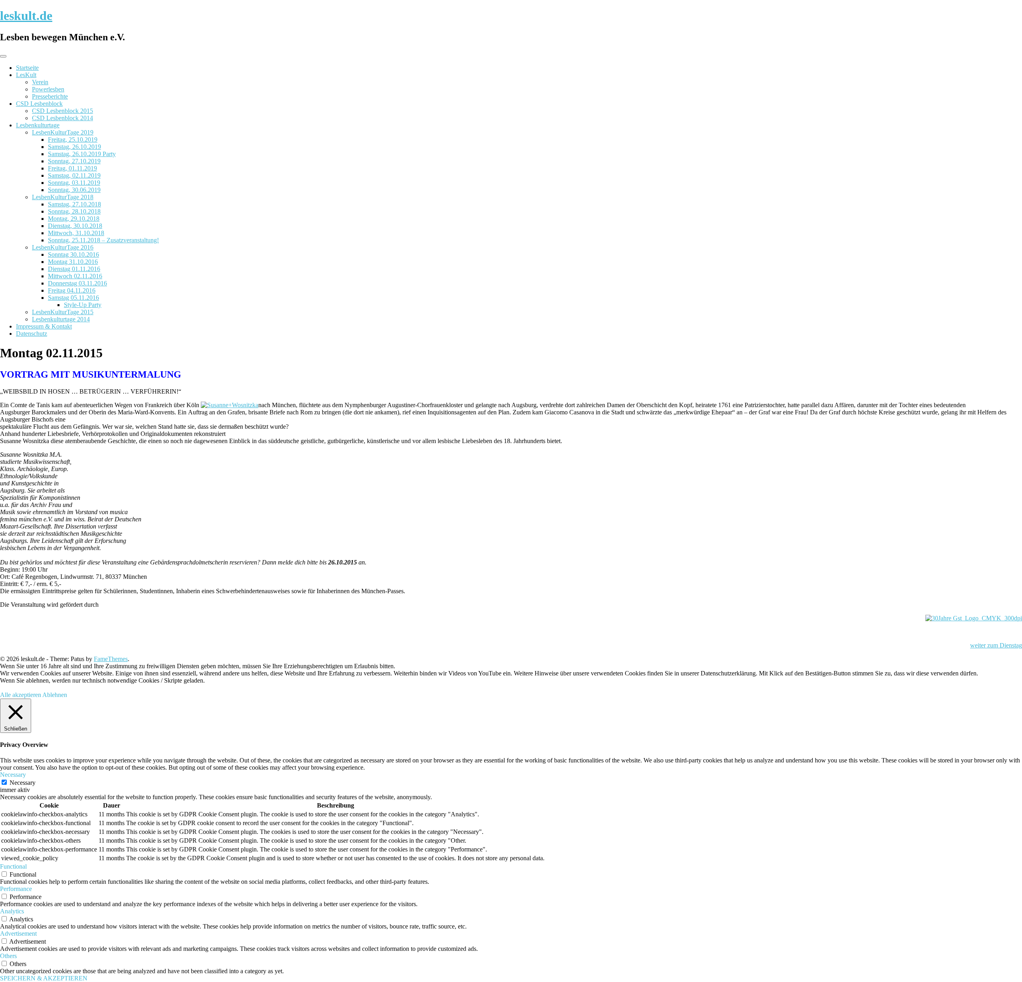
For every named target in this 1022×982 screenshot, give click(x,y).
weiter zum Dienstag (996, 645)
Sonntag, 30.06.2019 (74, 189)
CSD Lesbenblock (39, 103)
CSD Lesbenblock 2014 (62, 118)
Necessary (23, 782)
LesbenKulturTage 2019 (62, 132)
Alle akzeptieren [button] (20, 694)
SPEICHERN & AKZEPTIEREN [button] (43, 978)
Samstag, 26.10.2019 (74, 146)
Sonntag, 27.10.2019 (74, 161)
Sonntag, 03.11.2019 (74, 182)
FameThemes (111, 658)
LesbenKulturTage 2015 (62, 312)
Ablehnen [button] (54, 694)
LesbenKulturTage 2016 (62, 247)
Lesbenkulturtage (37, 125)
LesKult (26, 74)
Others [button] (8, 955)
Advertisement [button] (18, 933)
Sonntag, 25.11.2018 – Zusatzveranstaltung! (103, 240)
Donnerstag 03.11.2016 (77, 283)
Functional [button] (13, 866)
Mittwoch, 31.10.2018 (76, 233)
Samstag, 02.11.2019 (74, 175)
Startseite (27, 67)
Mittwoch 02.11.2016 (75, 276)
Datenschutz (31, 333)
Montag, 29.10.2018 (73, 218)
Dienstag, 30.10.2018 (75, 225)
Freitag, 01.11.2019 (72, 168)
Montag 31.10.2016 (73, 261)
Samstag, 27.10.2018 (74, 204)
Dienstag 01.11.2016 (74, 268)
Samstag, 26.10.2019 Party (82, 153)
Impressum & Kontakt (44, 326)
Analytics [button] (12, 911)
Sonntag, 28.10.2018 (74, 211)
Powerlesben (48, 89)
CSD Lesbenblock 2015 (62, 110)
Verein (40, 82)
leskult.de (26, 15)
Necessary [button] (13, 774)
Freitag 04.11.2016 (71, 290)
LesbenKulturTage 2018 (62, 197)
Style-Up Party (82, 304)
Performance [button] (16, 888)
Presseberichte (50, 96)
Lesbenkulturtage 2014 (61, 319)
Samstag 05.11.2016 (73, 297)
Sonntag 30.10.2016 (73, 254)
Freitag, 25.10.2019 (72, 139)
